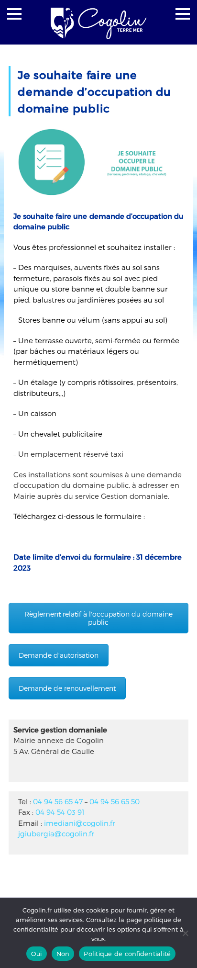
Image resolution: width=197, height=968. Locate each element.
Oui (36, 953)
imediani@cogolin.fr (79, 823)
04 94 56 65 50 (114, 801)
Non (63, 953)
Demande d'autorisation (58, 655)
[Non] (185, 933)
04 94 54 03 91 (60, 812)
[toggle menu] (14, 13)
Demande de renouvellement (67, 688)
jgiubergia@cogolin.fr (56, 833)
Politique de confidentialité (127, 953)
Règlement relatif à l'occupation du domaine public (98, 618)
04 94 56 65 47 (58, 801)
